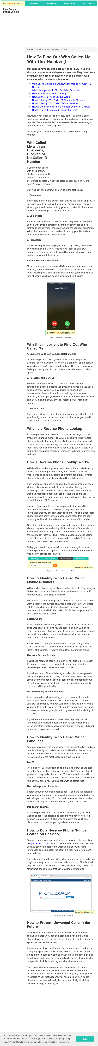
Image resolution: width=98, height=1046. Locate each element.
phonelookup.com (40, 843)
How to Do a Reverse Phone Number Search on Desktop (61, 106)
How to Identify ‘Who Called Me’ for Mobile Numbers (58, 100)
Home (30, 49)
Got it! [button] (85, 1039)
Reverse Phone (70, 3)
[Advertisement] (61, 27)
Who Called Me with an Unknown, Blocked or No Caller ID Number (61, 85)
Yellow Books (52, 3)
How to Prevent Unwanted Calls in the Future (55, 109)
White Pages (34, 3)
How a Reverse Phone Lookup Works (51, 96)
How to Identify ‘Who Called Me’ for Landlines (55, 103)
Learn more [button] (63, 1042)
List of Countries (88, 3)
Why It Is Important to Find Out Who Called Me (56, 90)
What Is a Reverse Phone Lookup (49, 93)
